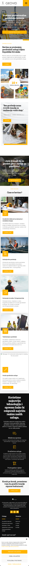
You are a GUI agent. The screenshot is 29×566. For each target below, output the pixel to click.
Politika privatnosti (16, 564)
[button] (26, 539)
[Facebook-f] (11, 512)
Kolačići (10, 564)
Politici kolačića (5, 546)
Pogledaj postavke (14, 560)
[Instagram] (14, 512)
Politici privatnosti (14, 546)
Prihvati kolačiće (14, 552)
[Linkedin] (17, 512)
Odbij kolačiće (14, 556)
